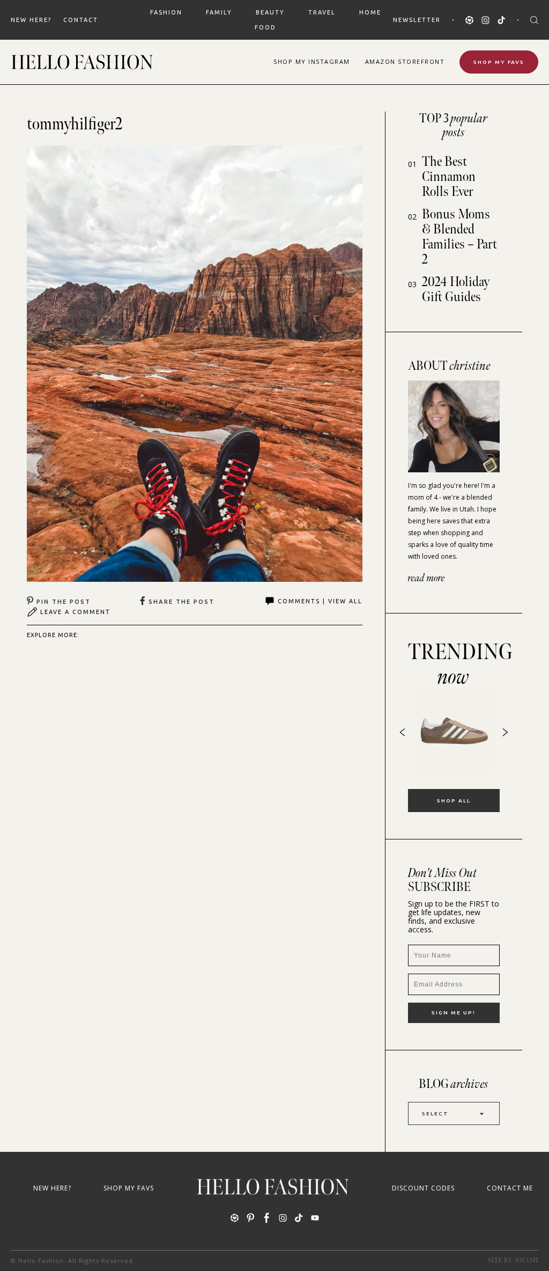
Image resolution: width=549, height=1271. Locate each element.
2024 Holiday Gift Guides (456, 289)
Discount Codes (423, 1188)
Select (435, 1113)
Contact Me (510, 1188)
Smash (526, 1261)
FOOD (265, 27)
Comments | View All (320, 601)
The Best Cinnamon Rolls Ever (449, 177)
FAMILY (219, 12)
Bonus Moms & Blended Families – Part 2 (459, 237)
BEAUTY (270, 12)
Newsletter (417, 20)
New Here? (31, 20)
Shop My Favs (498, 62)
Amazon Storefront (405, 61)
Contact (80, 20)
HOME (370, 12)
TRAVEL (322, 12)
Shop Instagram (311, 61)
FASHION (166, 12)
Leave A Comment (75, 612)
